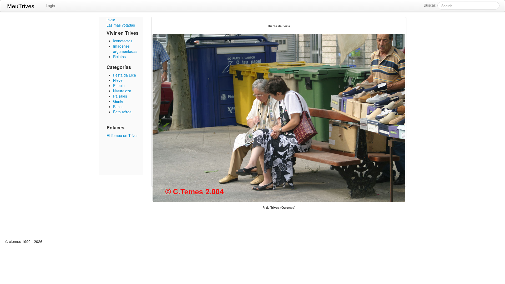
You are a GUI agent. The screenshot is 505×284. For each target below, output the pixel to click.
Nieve (118, 80)
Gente (118, 101)
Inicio (111, 19)
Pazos (118, 106)
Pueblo (119, 85)
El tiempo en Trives (122, 135)
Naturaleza (122, 90)
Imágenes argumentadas (125, 48)
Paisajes (120, 96)
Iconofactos (122, 40)
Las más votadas (121, 25)
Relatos (119, 56)
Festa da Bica (124, 75)
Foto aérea (122, 111)
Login (50, 5)
